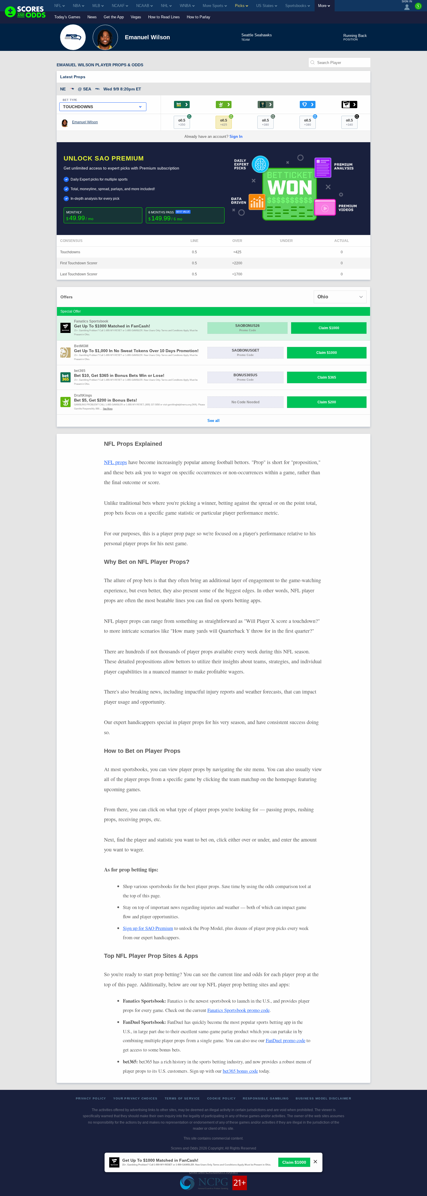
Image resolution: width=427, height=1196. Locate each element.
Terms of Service (182, 1098)
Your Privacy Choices (135, 1098)
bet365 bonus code (240, 1070)
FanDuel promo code (285, 1040)
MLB (96, 5)
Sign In (236, 136)
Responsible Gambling (266, 1098)
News (92, 17)
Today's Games (67, 17)
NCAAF (118, 5)
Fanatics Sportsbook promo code (238, 1010)
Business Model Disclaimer (323, 1098)
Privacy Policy (91, 1098)
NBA (77, 5)
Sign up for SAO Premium (148, 928)
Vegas (136, 17)
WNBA (185, 5)
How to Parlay (198, 17)
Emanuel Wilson (85, 122)
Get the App (114, 17)
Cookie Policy (221, 1098)
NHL (164, 5)
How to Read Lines (164, 17)
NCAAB (142, 5)
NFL (57, 5)
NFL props (115, 462)
